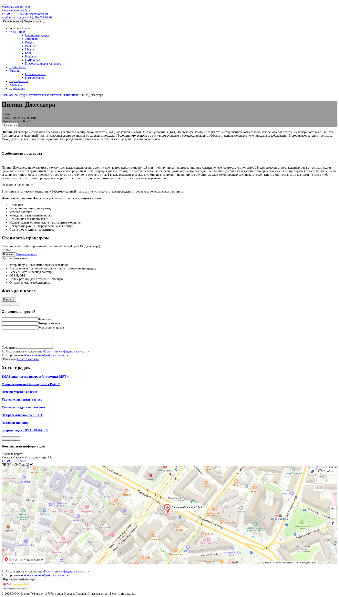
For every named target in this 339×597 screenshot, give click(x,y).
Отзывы (14, 70)
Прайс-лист (17, 88)
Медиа (29, 49)
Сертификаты (18, 81)
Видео (29, 42)
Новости (31, 56)
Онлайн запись (12, 21)
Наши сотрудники (37, 35)
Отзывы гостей (35, 74)
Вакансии (31, 45)
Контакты (16, 84)
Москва (7, 6)
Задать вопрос (33, 21)
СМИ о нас (32, 60)
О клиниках (17, 31)
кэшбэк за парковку (15, 17)
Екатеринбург (21, 6)
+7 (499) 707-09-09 (14, 14)
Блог (28, 53)
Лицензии (32, 38)
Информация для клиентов (43, 63)
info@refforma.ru (37, 14)
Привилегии (17, 67)
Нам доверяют (34, 77)
